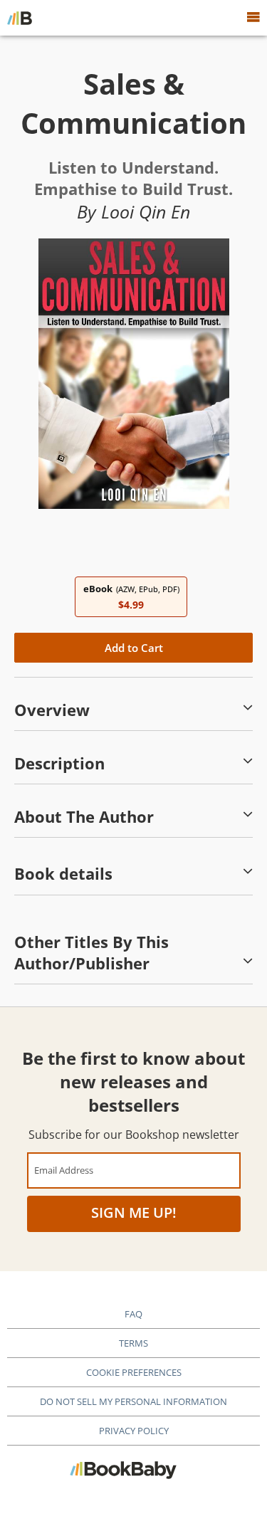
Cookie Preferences (134, 1372)
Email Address (63, 1170)
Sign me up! (134, 1212)
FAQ (133, 1313)
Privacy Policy (134, 1430)
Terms (133, 1343)
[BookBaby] (19, 18)
